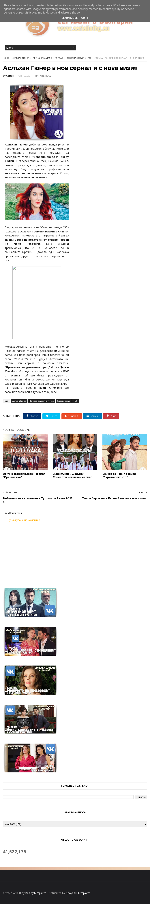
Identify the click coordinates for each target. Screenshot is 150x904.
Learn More (70, 17)
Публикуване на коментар (24, 520)
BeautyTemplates (35, 893)
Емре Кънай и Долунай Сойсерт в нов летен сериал (72, 475)
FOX (89, 58)
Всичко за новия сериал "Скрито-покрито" (119, 475)
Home (6, 58)
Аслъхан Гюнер (20, 58)
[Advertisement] (75, 552)
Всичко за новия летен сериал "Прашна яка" (24, 475)
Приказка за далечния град (48, 58)
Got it (85, 17)
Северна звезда (75, 58)
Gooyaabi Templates (78, 893)
